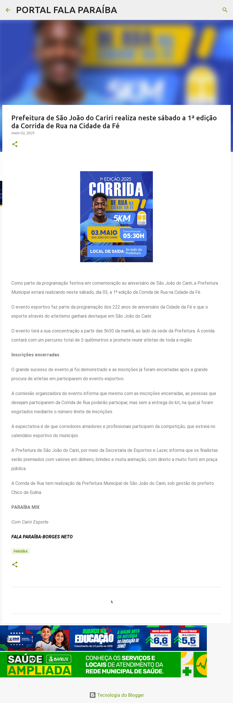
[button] (14, 144)
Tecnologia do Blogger (120, 695)
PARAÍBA (21, 551)
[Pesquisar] (125, 10)
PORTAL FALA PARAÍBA (66, 10)
